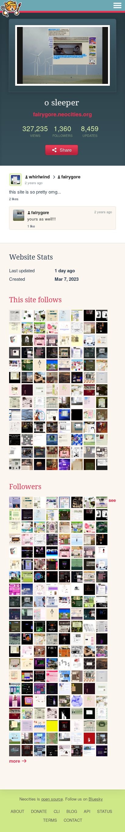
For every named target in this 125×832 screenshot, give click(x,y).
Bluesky (96, 799)
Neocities (27, 799)
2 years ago (33, 182)
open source (52, 799)
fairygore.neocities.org (62, 114)
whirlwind (39, 176)
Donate (39, 811)
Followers (25, 487)
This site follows (35, 300)
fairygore (70, 176)
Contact (73, 820)
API (87, 811)
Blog (71, 811)
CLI (57, 811)
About (17, 811)
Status (104, 811)
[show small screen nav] (117, 5)
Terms (50, 820)
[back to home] (11, 8)
